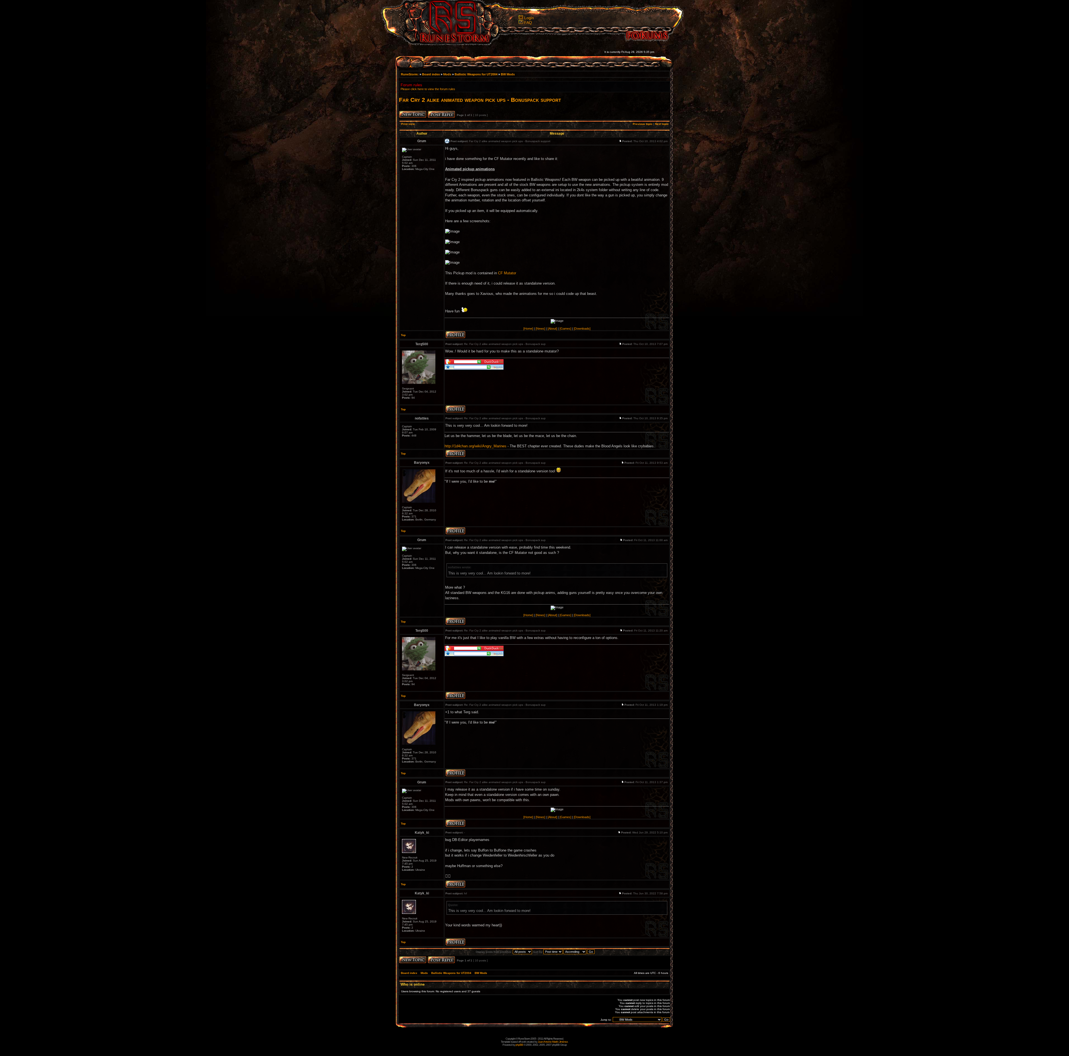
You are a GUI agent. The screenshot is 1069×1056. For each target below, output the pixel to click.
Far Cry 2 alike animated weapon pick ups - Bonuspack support (480, 100)
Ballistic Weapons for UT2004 (476, 74)
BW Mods (508, 74)
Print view (408, 123)
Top (403, 335)
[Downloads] (582, 328)
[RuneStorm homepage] (451, 43)
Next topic (662, 123)
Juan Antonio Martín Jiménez (553, 1041)
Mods (447, 74)
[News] (540, 328)
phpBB (519, 1044)
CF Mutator (507, 273)
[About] (552, 328)
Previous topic (643, 123)
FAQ (528, 22)
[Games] (565, 328)
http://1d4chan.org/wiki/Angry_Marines (475, 446)
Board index (431, 74)
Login (529, 18)
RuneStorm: (410, 74)
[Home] (528, 328)
